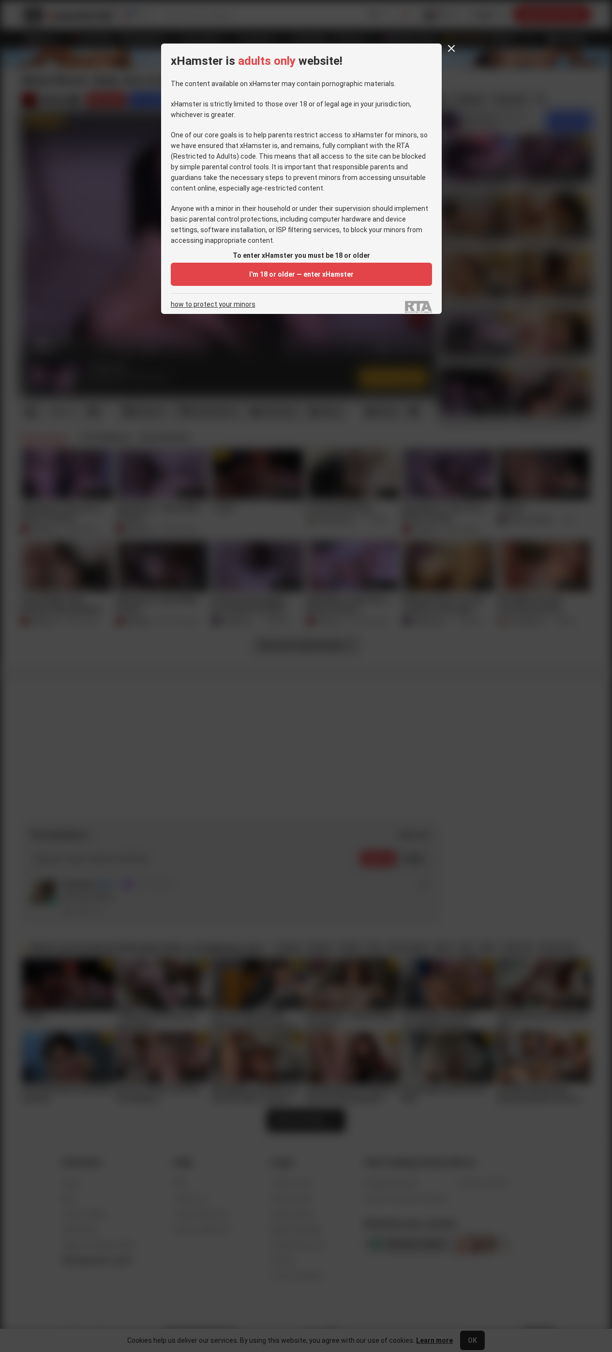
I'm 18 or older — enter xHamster (301, 274)
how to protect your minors (213, 304)
